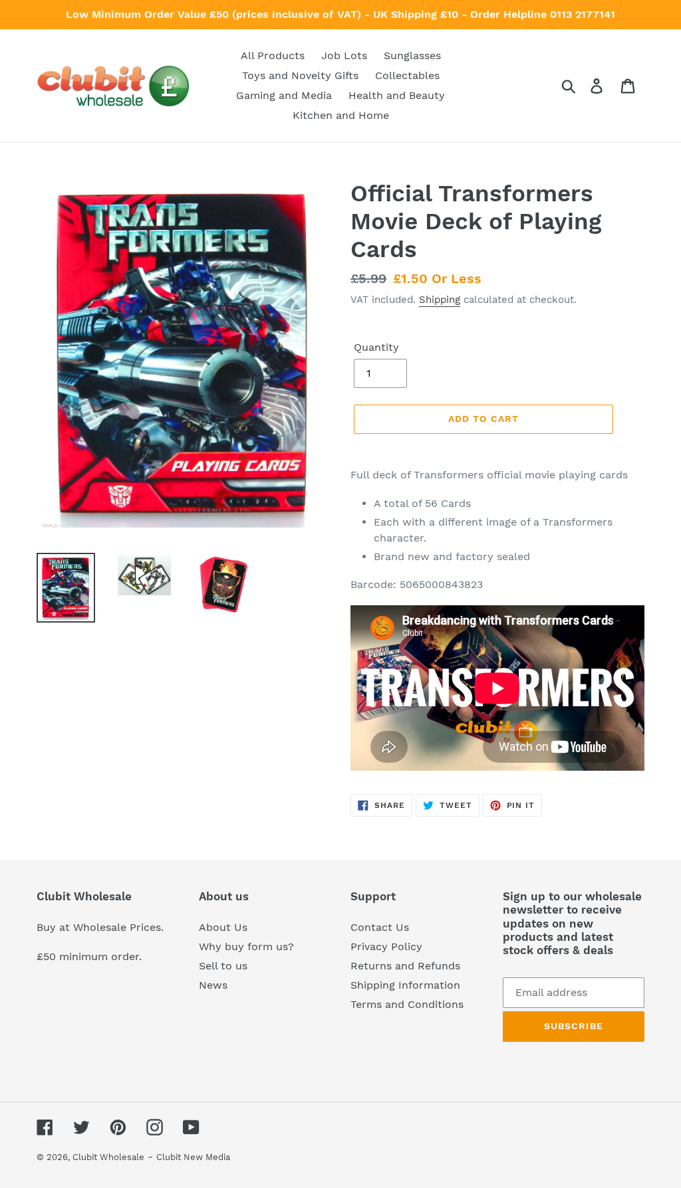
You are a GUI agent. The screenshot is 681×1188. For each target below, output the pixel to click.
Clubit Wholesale (108, 1157)
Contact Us (379, 927)
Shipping (439, 300)
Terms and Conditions (407, 1004)
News (213, 985)
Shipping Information (405, 985)
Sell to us (223, 965)
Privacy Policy (386, 946)
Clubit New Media (193, 1157)
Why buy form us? (246, 946)
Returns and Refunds (405, 965)
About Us (223, 927)
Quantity (376, 347)
